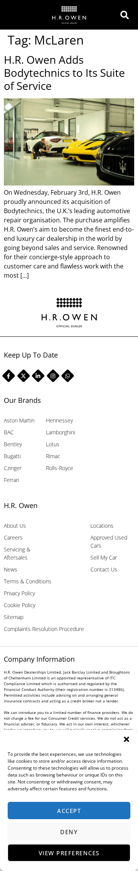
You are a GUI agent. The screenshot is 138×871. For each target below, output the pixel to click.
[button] (126, 739)
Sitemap (13, 617)
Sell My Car (103, 557)
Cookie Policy (19, 605)
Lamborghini (60, 432)
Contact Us (103, 569)
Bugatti (12, 456)
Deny (69, 832)
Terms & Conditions (27, 581)
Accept (69, 811)
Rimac (53, 456)
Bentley (13, 444)
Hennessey (59, 420)
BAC (9, 432)
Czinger (12, 468)
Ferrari (11, 480)
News (10, 569)
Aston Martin (19, 420)
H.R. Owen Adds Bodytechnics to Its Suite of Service (64, 72)
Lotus (52, 444)
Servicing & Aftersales (17, 553)
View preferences (69, 853)
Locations (101, 525)
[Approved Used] (126, 15)
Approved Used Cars (108, 541)
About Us (15, 525)
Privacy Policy (19, 593)
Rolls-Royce (59, 468)
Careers (13, 537)
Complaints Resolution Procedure (44, 629)
